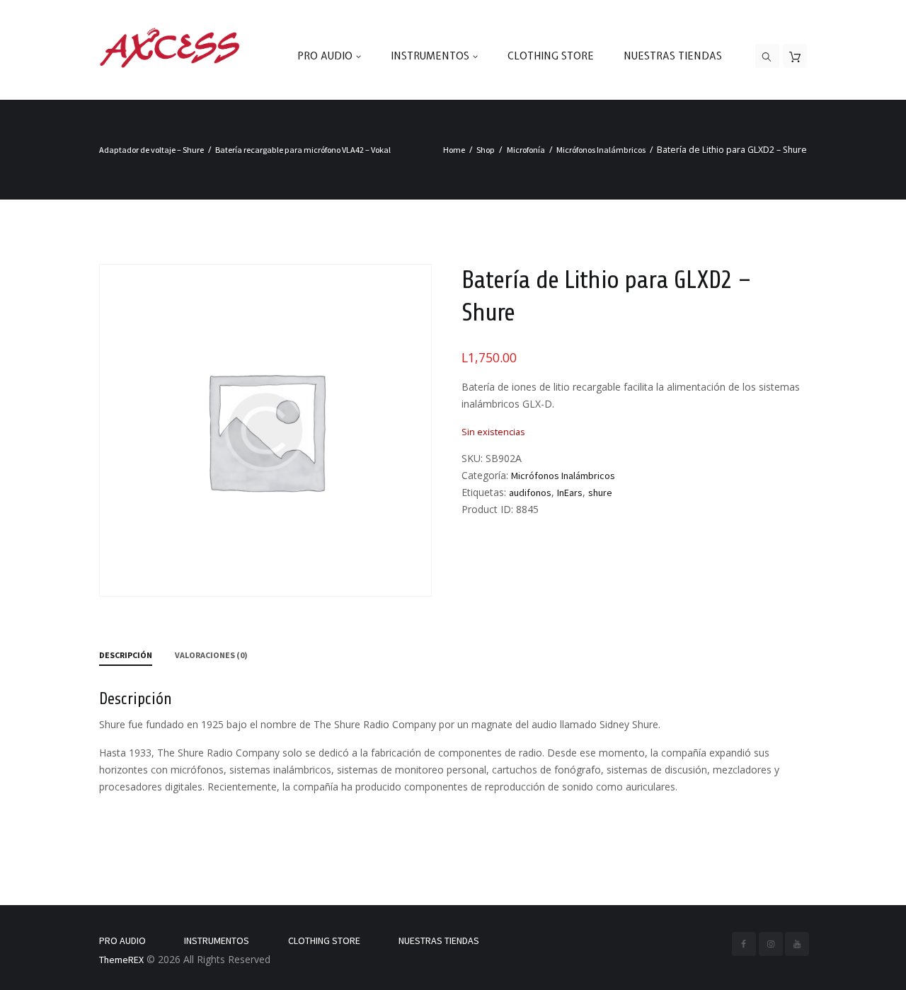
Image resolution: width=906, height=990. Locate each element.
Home (454, 149)
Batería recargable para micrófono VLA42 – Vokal (303, 149)
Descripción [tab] (125, 655)
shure (600, 492)
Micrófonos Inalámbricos (601, 149)
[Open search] (767, 57)
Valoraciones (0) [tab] (211, 655)
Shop (485, 149)
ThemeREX (121, 959)
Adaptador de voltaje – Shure (151, 149)
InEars (570, 492)
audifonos (530, 492)
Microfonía (526, 149)
